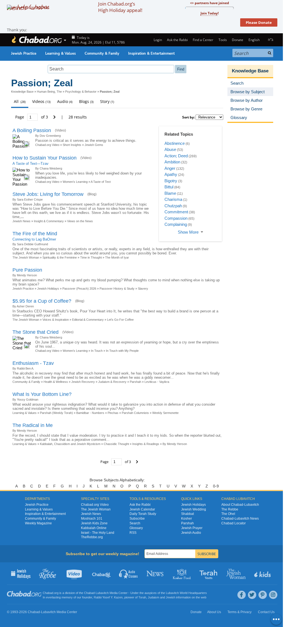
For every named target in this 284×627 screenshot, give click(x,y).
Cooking (182, 573)
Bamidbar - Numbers (90, 412)
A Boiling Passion (31, 130)
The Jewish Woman (25, 257)
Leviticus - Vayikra (156, 381)
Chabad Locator (233, 523)
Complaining (175, 224)
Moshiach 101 (91, 518)
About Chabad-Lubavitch (240, 505)
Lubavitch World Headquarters (186, 593)
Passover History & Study (117, 288)
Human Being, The (49, 91)
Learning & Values (60, 53)
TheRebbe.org (92, 537)
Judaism (153, 597)
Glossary (136, 528)
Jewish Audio (191, 533)
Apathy (170, 174)
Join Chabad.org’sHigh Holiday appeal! (120, 7)
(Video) (60, 130)
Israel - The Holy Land (97, 533)
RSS (133, 533)
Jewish (170, 597)
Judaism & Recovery (112, 381)
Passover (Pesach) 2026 (79, 288)
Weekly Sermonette (165, 412)
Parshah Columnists (135, 412)
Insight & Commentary (49, 221)
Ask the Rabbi (177, 39)
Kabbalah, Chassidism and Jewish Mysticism (70, 444)
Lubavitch (102, 593)
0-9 (216, 486)
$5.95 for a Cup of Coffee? (41, 301)
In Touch (97, 350)
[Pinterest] (262, 595)
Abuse (170, 149)
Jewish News (21, 221)
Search (135, 523)
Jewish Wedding (193, 509)
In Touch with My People (122, 350)
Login (157, 39)
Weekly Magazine (38, 523)
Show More (188, 232)
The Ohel (228, 514)
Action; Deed (176, 155)
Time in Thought (91, 257)
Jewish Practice (23, 53)
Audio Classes (128, 573)
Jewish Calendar (142, 509)
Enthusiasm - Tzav (33, 363)
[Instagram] (273, 595)
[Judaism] (36, 39)
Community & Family (102, 53)
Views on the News (80, 221)
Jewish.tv (75, 573)
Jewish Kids (263, 573)
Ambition (172, 162)
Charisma (173, 199)
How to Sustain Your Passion (44, 158)
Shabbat (187, 514)
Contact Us (266, 612)
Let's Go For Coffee (120, 319)
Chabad (89, 593)
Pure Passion (27, 270)
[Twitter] (252, 595)
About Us (214, 612)
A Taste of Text (101, 181)
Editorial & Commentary (88, 319)
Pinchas (113, 412)
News (155, 573)
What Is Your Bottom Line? (42, 394)
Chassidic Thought (116, 444)
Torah (142, 597)
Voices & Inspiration (55, 319)
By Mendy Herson (175, 444)
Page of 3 (32, 117)
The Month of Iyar (117, 257)
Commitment (176, 211)
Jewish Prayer (191, 528)
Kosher (186, 518)
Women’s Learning (75, 181)
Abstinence (174, 143)
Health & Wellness (56, 381)
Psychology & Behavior (81, 91)
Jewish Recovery (83, 381)
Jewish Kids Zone (94, 523)
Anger (169, 168)
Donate (237, 39)
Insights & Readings (145, 444)
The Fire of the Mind (34, 233)
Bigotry (170, 180)
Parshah (135, 381)
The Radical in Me (32, 425)
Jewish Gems (94, 144)
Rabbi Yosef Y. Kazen (108, 597)
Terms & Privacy (239, 612)
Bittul (168, 186)
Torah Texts (209, 573)
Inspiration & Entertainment (151, 53)
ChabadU (102, 573)
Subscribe (137, 518)
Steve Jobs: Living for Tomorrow (47, 194)
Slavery (143, 288)
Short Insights (72, 144)
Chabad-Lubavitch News (240, 518)
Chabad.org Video (47, 144)
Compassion (175, 218)
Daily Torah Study (143, 514)
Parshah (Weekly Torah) (56, 412)
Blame (170, 193)
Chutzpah (173, 205)
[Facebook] (241, 595)
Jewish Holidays (48, 288)
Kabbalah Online (93, 528)
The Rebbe (229, 509)
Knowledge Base (22, 91)
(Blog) (92, 194)
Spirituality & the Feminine (59, 257)
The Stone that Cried (35, 332)
